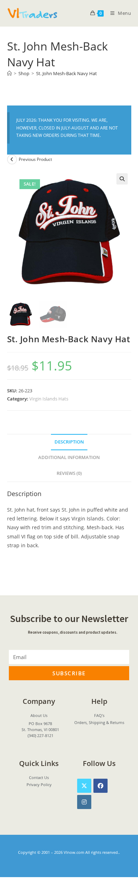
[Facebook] (100, 786)
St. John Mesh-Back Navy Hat (66, 73)
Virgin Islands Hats (48, 399)
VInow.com (74, 852)
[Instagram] (84, 802)
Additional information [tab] (69, 457)
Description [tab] (69, 442)
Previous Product (35, 159)
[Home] (9, 73)
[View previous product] (12, 159)
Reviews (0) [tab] (69, 473)
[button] (122, 179)
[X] (84, 786)
